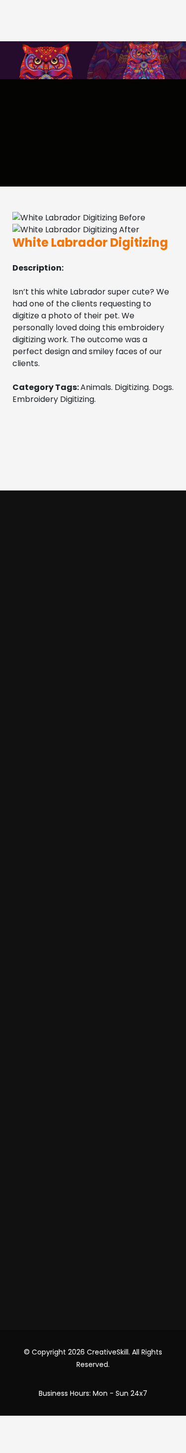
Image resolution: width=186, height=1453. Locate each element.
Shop (93, 694)
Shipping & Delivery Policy (93, 1111)
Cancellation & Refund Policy (93, 1092)
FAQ (93, 1130)
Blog (93, 1149)
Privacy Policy (93, 1072)
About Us (93, 637)
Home (93, 618)
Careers (93, 1206)
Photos (93, 656)
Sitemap (93, 1187)
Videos (93, 675)
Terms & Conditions (93, 1054)
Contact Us (93, 1168)
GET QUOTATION (70, 481)
